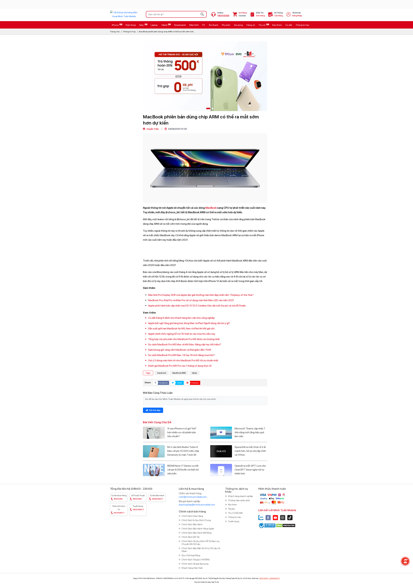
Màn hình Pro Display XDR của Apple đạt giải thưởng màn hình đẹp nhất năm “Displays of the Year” (201, 294)
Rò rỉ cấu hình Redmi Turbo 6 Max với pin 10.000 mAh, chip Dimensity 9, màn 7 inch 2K (183, 451)
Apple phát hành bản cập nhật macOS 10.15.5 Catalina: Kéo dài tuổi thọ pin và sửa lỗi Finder (197, 305)
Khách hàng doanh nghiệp (240, 496)
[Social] (268, 517)
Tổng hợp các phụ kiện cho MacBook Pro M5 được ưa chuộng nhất (184, 339)
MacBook (211, 207)
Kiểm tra (260, 14)
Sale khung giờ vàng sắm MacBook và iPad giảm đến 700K (179, 349)
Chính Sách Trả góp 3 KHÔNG (196, 559)
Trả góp (231, 508)
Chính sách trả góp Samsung (195, 563)
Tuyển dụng (138, 508)
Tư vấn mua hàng (118, 497)
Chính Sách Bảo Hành (192, 524)
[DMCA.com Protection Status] (285, 525)
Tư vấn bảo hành (157, 497)
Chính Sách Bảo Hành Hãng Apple (198, 528)
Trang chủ (115, 31)
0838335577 (274, 578)
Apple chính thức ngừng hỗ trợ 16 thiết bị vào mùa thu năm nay (181, 333)
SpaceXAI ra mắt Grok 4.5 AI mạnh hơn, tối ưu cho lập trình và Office (250, 451)
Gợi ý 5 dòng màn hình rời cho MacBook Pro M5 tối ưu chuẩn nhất (183, 360)
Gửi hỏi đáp (154, 410)
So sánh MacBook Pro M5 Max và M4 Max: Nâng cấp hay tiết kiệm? (184, 344)
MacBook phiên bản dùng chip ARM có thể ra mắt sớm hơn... (167, 31)
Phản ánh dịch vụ (118, 509)
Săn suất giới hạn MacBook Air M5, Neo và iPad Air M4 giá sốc (181, 328)
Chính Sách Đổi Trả (190, 537)
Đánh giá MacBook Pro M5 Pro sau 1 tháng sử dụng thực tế (180, 365)
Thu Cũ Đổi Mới (235, 513)
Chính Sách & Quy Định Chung (196, 520)
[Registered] (267, 525)
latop (194, 373)
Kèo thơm (232, 504)
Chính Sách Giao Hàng (192, 516)
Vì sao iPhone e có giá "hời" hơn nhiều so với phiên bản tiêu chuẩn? (181, 432)
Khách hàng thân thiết (192, 568)
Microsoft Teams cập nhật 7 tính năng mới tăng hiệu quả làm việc (250, 432)
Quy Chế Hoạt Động (191, 555)
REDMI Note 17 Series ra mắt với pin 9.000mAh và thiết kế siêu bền (183, 469)
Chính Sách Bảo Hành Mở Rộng (197, 532)
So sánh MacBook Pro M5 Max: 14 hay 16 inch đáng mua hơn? (181, 355)
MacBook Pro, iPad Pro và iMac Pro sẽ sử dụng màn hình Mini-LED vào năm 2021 (191, 300)
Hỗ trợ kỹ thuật (138, 497)
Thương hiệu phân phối (239, 500)
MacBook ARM (179, 373)
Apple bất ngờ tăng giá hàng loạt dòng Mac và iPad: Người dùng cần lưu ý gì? (189, 323)
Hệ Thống (278, 14)
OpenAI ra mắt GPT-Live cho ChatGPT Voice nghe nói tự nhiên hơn (250, 469)
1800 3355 (263, 578)
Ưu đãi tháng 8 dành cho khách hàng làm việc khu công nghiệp (181, 317)
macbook (161, 373)
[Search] (202, 14)
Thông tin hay (129, 31)
